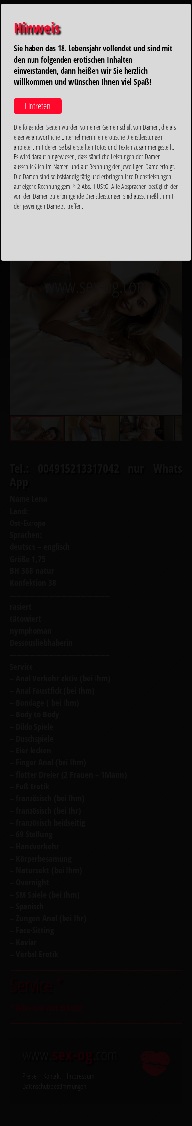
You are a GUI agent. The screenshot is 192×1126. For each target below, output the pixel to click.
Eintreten (38, 106)
